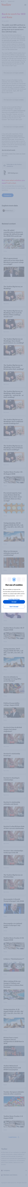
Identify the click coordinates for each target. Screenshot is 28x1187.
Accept (14, 601)
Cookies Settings (14, 599)
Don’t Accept (14, 606)
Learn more (19, 595)
